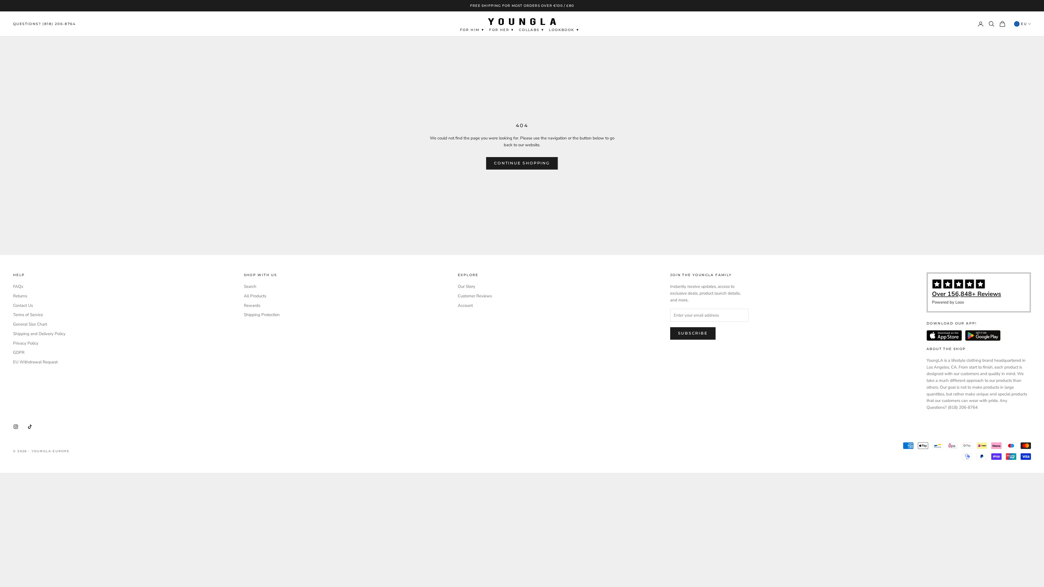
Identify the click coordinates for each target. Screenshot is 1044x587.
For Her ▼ (502, 30)
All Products (255, 296)
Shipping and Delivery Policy (39, 333)
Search (250, 286)
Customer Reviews (475, 296)
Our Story (466, 286)
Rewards (252, 305)
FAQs (18, 286)
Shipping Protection (262, 314)
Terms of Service (28, 314)
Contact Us (23, 305)
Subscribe (693, 333)
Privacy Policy (25, 343)
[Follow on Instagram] (15, 426)
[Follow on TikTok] (30, 426)
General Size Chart (30, 324)
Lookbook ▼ (564, 30)
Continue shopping (522, 163)
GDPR (18, 352)
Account (465, 305)
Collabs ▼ (532, 30)
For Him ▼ (472, 30)
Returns (20, 296)
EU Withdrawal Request (35, 362)
